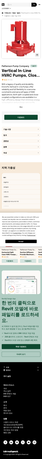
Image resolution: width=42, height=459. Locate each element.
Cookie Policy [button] (17, 233)
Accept (21, 241)
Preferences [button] (31, 235)
